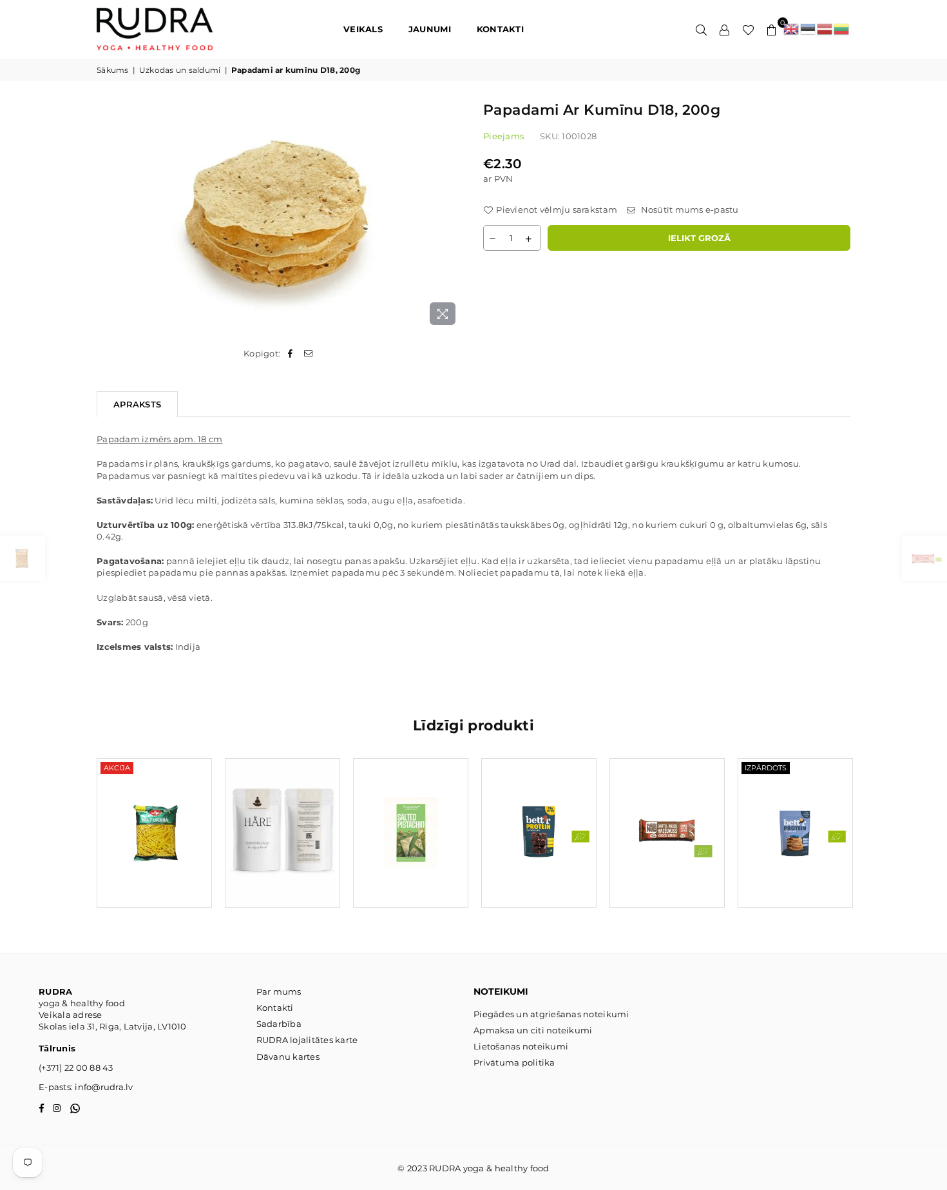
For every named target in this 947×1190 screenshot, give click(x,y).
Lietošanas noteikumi (521, 1046)
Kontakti (275, 1007)
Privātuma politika (514, 1062)
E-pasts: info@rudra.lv (86, 1087)
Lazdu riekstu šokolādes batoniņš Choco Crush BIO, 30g (667, 817)
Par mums (278, 991)
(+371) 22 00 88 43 (76, 1067)
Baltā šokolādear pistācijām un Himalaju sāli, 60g (411, 817)
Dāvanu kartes (288, 1056)
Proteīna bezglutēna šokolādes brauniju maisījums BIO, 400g (539, 817)
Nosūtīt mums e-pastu (688, 209)
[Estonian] (808, 29)
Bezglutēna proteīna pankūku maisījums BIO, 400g (795, 817)
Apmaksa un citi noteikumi (533, 1030)
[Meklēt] (701, 29)
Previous (75, 839)
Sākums (113, 70)
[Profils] (724, 29)
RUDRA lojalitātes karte (307, 1040)
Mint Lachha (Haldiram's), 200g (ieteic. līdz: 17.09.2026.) (154, 817)
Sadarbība (278, 1024)
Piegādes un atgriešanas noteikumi (551, 1014)
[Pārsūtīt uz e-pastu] (309, 353)
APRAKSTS (137, 404)
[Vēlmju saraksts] (748, 29)
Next (871, 839)
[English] (791, 29)
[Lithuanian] (842, 29)
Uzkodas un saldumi (180, 70)
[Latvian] (825, 29)
